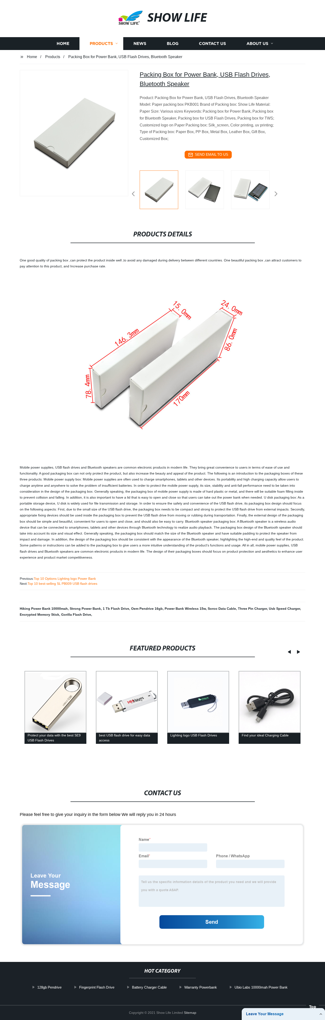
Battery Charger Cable (149, 987)
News (139, 43)
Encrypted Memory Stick (39, 614)
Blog (172, 43)
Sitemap (190, 1013)
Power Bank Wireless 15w (185, 608)
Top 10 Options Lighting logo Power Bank (65, 578)
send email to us (211, 154)
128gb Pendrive (49, 987)
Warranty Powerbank (200, 987)
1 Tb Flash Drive (116, 608)
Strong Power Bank (85, 608)
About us (257, 43)
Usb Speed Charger (284, 608)
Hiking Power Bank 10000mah (44, 608)
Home (63, 43)
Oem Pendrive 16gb (147, 608)
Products (101, 43)
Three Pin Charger (252, 608)
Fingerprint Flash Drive (96, 987)
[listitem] (162, 192)
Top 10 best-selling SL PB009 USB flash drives (62, 583)
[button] (133, 194)
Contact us (212, 43)
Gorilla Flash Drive (76, 614)
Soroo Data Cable (222, 608)
